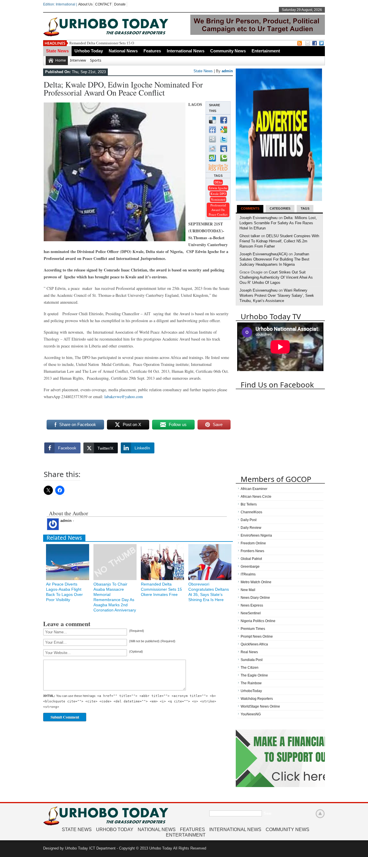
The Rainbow (251, 683)
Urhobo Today (88, 50)
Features (152, 50)
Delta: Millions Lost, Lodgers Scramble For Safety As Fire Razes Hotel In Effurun (278, 223)
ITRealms (248, 574)
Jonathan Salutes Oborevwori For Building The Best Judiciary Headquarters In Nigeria (274, 259)
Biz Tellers (249, 504)
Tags (305, 208)
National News (123, 50)
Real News (249, 652)
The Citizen (249, 668)
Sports (95, 60)
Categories (280, 208)
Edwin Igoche (218, 188)
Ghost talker (249, 236)
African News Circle (256, 497)
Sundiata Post (251, 660)
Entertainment (266, 50)
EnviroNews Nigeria (256, 535)
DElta (218, 182)
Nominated (218, 199)
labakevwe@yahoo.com (123, 396)
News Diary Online (255, 598)
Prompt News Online (257, 636)
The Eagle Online (254, 675)
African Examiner (254, 489)
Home (60, 60)
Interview (78, 60)
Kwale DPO (218, 193)
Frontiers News (252, 551)
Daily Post (248, 520)
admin (227, 71)
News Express (252, 605)
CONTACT (103, 4)
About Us (85, 4)
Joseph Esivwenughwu (258, 218)
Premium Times (253, 629)
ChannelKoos (251, 512)
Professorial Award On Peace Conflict (218, 209)
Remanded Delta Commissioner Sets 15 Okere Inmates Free (115, 43)
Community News (228, 50)
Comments (250, 208)
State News (57, 50)
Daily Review (251, 528)
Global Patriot (251, 559)
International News (185, 50)
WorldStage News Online (260, 706)
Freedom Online (253, 543)
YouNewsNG (251, 714)
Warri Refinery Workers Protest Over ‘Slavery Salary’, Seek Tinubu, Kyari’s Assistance (276, 295)
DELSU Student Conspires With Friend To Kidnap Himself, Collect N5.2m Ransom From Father (279, 241)
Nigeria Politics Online (258, 621)
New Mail (248, 590)
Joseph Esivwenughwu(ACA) (263, 254)
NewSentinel (251, 613)
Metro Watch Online (256, 582)
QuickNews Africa (254, 644)
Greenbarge (250, 567)
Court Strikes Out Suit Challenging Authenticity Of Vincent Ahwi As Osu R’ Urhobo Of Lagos (276, 277)
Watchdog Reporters (257, 699)
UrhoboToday (251, 691)
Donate (120, 4)
